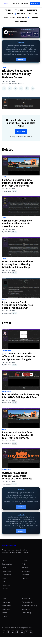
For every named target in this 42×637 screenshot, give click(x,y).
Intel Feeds (33, 14)
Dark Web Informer (8, 81)
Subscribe (34, 4)
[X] (4, 632)
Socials (4, 613)
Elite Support (6, 605)
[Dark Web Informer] (21, 545)
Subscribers (32, 10)
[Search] (14, 4)
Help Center (6, 602)
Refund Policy (26, 609)
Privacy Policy (26, 598)
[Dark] (11, 4)
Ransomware (22, 17)
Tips (18, 3)
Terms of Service (27, 602)
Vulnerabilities (21, 21)
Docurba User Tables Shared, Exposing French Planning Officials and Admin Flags (18, 264)
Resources (34, 17)
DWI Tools (21, 14)
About (4, 598)
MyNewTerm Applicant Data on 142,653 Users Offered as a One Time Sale (17, 475)
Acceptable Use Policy (29, 605)
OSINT (12, 17)
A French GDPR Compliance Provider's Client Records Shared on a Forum (17, 223)
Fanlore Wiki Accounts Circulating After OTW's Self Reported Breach (20, 396)
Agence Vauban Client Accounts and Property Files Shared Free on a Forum (17, 305)
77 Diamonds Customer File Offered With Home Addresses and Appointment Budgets (18, 356)
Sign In (29, 137)
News (6, 17)
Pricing (8, 10)
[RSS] (31, 632)
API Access (19, 10)
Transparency (26, 613)
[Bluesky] (13, 632)
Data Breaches (7, 350)
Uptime (4, 616)
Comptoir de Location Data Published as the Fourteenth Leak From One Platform (17, 183)
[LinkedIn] (8, 632)
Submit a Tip (6, 609)
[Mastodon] (17, 632)
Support (25, 3)
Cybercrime (9, 14)
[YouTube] (22, 632)
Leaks (4, 67)
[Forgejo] (26, 632)
